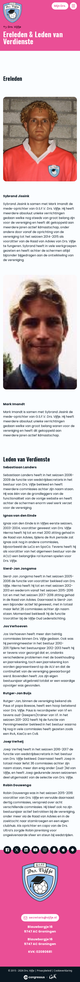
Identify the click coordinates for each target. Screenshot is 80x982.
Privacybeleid (44, 970)
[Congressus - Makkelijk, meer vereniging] (34, 977)
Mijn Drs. (60, 6)
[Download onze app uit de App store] (63, 850)
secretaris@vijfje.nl (43, 917)
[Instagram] (45, 850)
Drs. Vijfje (14, 27)
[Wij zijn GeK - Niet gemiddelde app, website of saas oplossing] (52, 977)
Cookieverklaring (63, 970)
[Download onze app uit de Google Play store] (73, 850)
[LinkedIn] (26, 850)
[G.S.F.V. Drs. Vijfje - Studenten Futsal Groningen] (12, 12)
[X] (17, 850)
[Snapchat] (54, 850)
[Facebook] (7, 850)
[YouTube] (35, 850)
